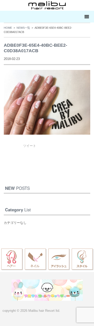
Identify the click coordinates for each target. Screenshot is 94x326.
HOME (8, 27)
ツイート (29, 146)
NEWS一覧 (23, 27)
